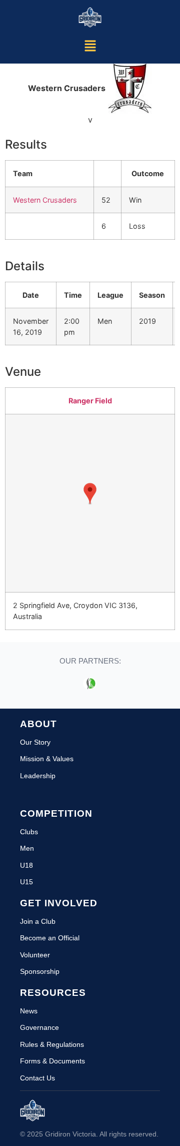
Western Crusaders (45, 200)
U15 (26, 882)
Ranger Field (90, 400)
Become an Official (50, 938)
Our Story (35, 742)
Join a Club (38, 921)
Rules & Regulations (52, 1044)
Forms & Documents (52, 1061)
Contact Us (37, 1078)
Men (27, 848)
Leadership (38, 776)
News (29, 1011)
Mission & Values (47, 759)
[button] (90, 46)
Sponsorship (40, 971)
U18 (26, 865)
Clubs (29, 832)
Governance (39, 1027)
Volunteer (35, 955)
